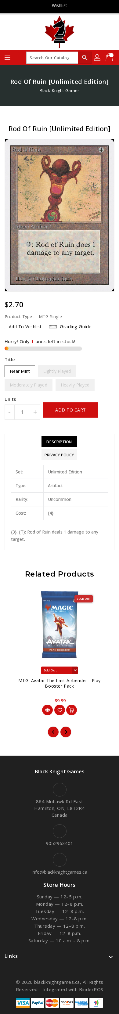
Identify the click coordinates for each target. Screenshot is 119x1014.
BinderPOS (91, 989)
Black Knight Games (59, 90)
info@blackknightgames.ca (59, 872)
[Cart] (110, 58)
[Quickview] (47, 710)
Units (10, 399)
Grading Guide (76, 326)
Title (10, 359)
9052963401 (60, 843)
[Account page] (98, 58)
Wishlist (59, 5)
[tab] (59, 441)
